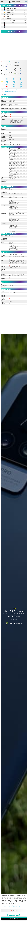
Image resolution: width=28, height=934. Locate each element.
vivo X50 (15, 89)
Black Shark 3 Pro (11, 22)
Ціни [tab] (5, 94)
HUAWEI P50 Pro (10, 12)
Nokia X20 (9, 16)
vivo (11, 3)
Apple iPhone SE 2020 (12, 24)
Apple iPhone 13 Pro (11, 10)
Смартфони (7, 3)
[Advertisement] (14, 319)
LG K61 (8, 27)
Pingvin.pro (15, 1)
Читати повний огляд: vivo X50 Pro (14, 906)
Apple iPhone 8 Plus (11, 20)
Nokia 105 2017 (10, 14)
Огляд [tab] (5, 92)
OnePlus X (9, 18)
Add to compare (3, 4)
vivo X (12, 89)
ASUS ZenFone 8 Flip (11, 8)
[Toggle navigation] (2, 2)
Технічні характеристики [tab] (10, 91)
